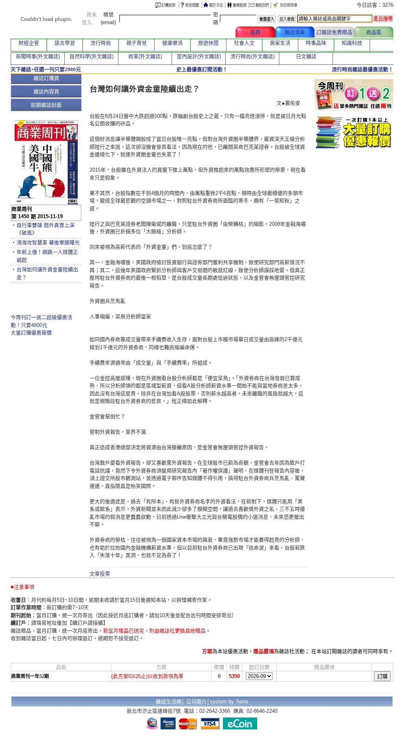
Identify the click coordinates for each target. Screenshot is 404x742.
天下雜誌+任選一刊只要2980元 (46, 69)
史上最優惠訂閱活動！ (202, 69)
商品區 (374, 32)
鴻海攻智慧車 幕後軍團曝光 (48, 242)
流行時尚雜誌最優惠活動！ (362, 69)
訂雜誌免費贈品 (334, 32)
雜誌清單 (294, 32)
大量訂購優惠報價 (31, 333)
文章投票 (100, 574)
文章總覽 (216, 32)
